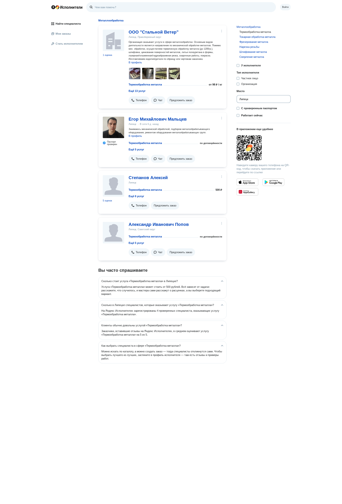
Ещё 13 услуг (137, 90)
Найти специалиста (68, 23)
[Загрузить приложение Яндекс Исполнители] (264, 148)
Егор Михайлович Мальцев (158, 119)
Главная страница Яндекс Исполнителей (67, 7)
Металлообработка (248, 26)
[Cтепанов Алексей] (113, 186)
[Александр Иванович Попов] (113, 232)
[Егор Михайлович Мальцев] (113, 127)
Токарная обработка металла (257, 36)
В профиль (135, 62)
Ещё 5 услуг (136, 149)
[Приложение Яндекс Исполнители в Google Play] (273, 182)
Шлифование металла (253, 51)
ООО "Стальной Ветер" (153, 32)
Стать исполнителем (69, 43)
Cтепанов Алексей (148, 177)
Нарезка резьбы (249, 46)
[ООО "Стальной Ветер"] (113, 40)
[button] (139, 100)
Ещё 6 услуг (136, 196)
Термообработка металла (145, 84)
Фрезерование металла (253, 41)
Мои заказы (63, 33)
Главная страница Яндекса (53, 7)
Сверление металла (251, 56)
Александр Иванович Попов (159, 224)
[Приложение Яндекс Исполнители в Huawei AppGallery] (247, 192)
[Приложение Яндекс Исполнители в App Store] (247, 182)
